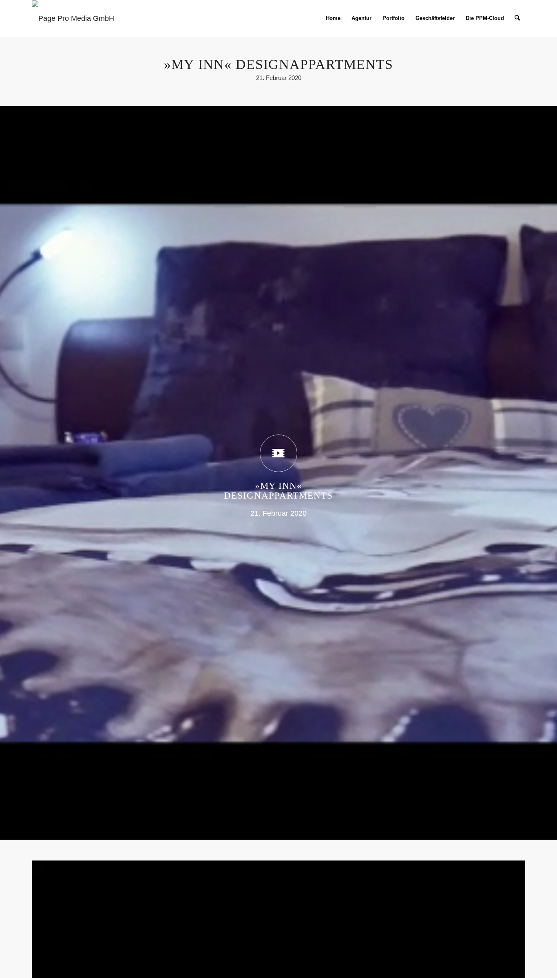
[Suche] (517, 18)
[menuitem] (333, 18)
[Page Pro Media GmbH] (73, 18)
